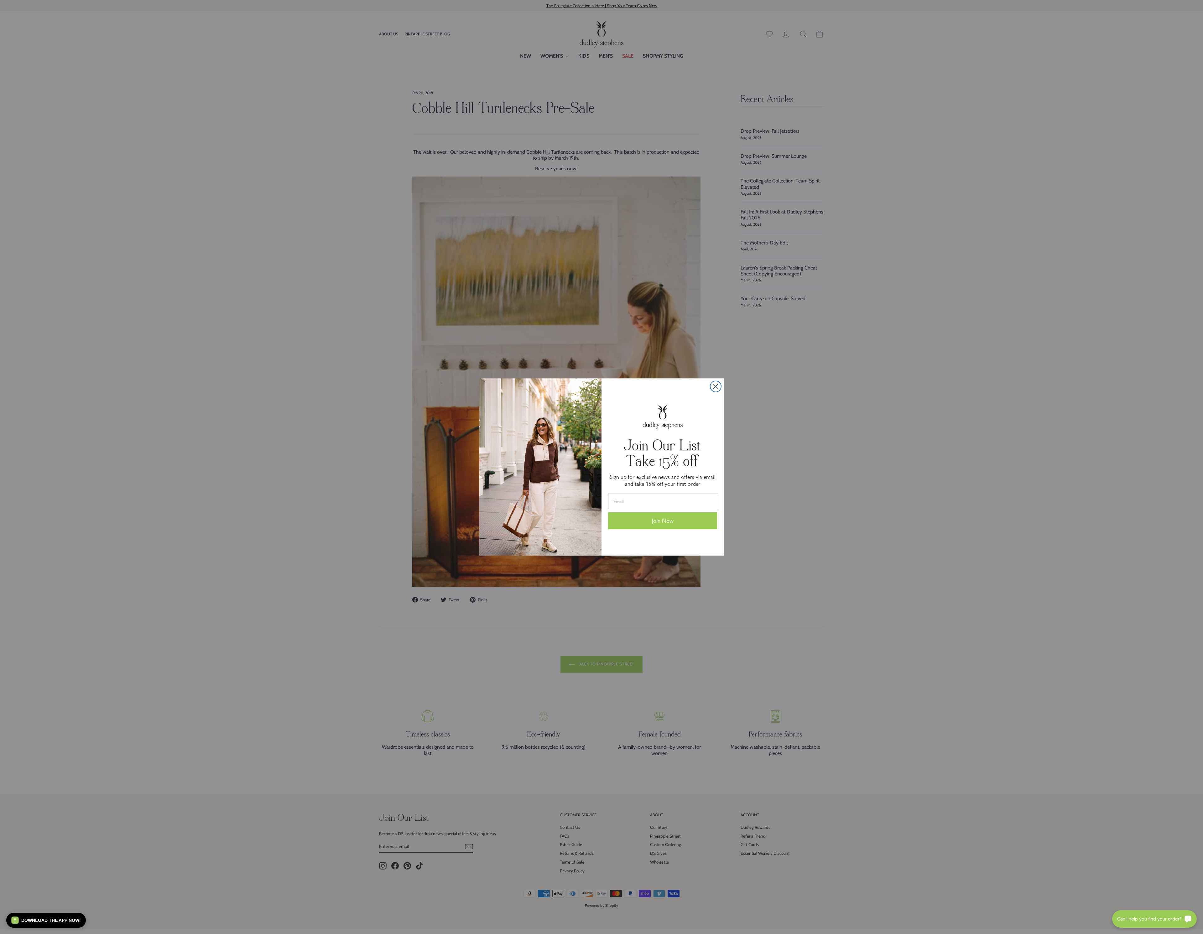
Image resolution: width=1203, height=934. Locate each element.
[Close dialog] (715, 386)
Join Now (663, 520)
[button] (46, 920)
